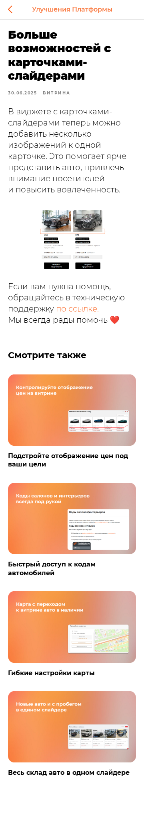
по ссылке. (77, 308)
